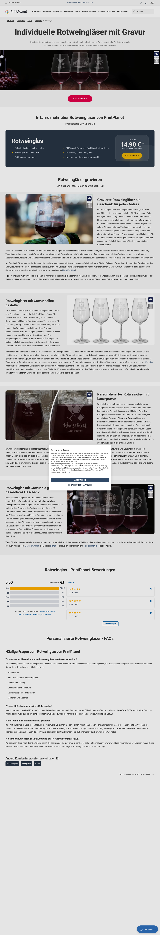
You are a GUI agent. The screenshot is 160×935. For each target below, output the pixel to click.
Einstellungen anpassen (80, 485)
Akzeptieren (80, 480)
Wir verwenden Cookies (60, 450)
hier (69, 472)
